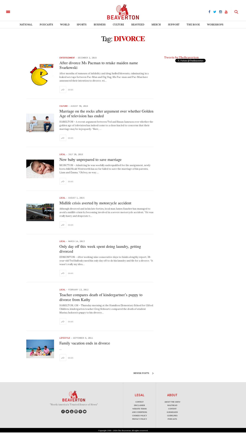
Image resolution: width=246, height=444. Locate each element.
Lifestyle (64, 338)
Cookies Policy (139, 416)
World (65, 24)
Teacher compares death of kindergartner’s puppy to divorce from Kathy (100, 297)
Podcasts (46, 24)
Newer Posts (141, 373)
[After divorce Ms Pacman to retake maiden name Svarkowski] (40, 74)
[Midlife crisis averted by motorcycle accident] (40, 212)
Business (100, 24)
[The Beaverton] (20, 11)
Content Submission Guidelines (172, 412)
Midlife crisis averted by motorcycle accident (95, 202)
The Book (193, 24)
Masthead (172, 405)
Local (62, 154)
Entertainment (67, 57)
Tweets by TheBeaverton (181, 57)
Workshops (215, 24)
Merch (156, 24)
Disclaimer (139, 405)
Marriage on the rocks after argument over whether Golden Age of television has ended (106, 113)
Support (174, 24)
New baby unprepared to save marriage (90, 159)
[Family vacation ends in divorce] (40, 349)
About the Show (172, 402)
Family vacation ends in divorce (84, 343)
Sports (81, 24)
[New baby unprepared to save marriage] (40, 169)
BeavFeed (137, 24)
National (26, 24)
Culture (118, 24)
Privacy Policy (139, 419)
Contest (139, 402)
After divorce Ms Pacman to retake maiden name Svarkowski (98, 65)
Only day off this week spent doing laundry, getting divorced (100, 249)
